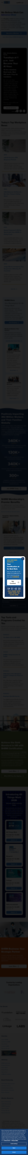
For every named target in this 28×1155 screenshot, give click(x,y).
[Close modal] (23, 558)
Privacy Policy (15, 1140)
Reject (14, 1148)
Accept (14, 1152)
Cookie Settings (14, 1143)
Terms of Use (7, 1140)
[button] (14, 582)
